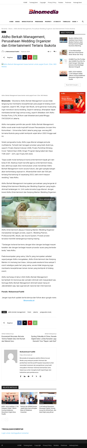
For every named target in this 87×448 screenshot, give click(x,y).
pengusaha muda (45, 312)
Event (29, 312)
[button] (82, 22)
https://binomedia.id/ (26, 355)
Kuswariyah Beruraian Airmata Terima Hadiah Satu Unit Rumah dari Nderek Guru (13, 338)
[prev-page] (3, 419)
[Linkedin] (24, 376)
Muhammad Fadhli (12, 51)
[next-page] (6, 419)
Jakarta (35, 312)
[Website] (40, 376)
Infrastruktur (27, 21)
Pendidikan (39, 21)
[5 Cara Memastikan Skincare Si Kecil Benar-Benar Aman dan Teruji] (63, 52)
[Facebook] (19, 57)
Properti (48, 21)
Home (11, 21)
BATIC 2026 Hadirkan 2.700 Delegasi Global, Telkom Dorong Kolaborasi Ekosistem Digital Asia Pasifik (10, 410)
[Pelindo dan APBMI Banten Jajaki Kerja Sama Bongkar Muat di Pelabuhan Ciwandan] (28, 398)
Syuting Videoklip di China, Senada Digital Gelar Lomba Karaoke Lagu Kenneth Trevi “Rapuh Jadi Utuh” (43, 338)
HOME (25, 2)
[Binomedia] (43, 12)
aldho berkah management (16, 312)
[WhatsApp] (35, 57)
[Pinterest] (30, 57)
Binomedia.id (29, 300)
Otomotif (57, 21)
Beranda (4, 29)
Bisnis (17, 21)
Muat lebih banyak (72, 85)
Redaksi (60, 2)
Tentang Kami (33, 2)
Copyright (43, 2)
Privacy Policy (52, 2)
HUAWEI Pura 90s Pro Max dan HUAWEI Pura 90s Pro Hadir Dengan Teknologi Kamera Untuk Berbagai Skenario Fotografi (77, 63)
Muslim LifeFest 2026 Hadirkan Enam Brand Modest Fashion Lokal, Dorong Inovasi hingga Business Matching (76, 42)
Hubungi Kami (77, 2)
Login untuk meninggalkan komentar (15, 433)
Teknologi (66, 21)
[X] (24, 57)
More (74, 21)
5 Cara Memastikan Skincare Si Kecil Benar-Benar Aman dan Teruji (76, 52)
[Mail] (28, 376)
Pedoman (68, 2)
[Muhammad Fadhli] (3, 51)
